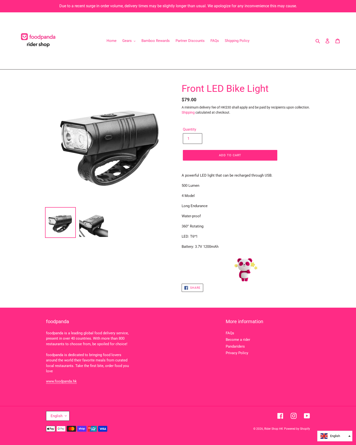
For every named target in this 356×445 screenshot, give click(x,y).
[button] (334, 436)
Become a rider (238, 339)
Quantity (189, 129)
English (56, 416)
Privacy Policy (237, 353)
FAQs (230, 333)
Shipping (188, 112)
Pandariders (235, 346)
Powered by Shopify (297, 428)
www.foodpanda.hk (61, 381)
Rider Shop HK (273, 428)
